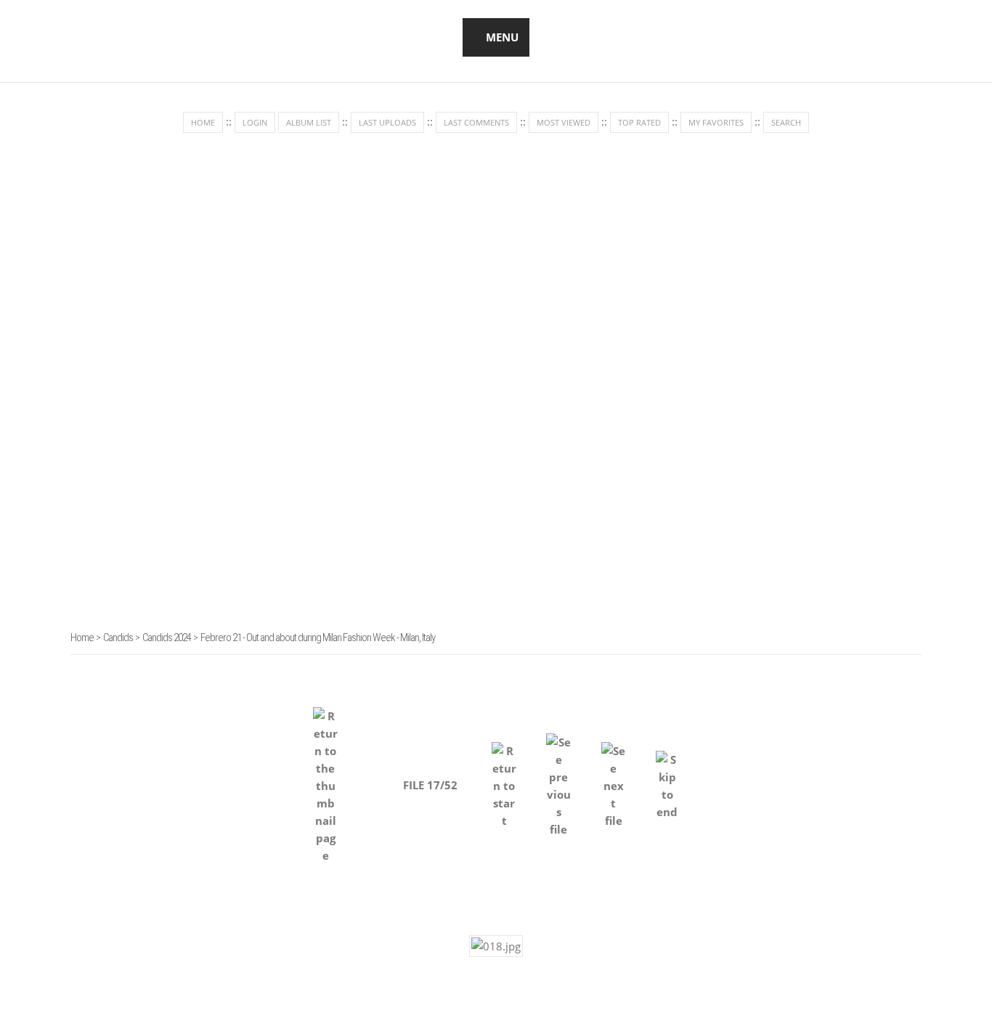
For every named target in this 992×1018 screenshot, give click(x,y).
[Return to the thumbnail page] (325, 778)
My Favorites (716, 122)
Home (203, 122)
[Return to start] (504, 779)
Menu (502, 37)
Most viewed (563, 122)
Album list (308, 122)
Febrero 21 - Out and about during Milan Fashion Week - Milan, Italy (317, 637)
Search (786, 122)
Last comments (476, 122)
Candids (118, 637)
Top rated (639, 122)
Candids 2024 (166, 637)
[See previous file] (558, 779)
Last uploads (387, 122)
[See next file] (613, 779)
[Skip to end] (667, 778)
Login (255, 122)
